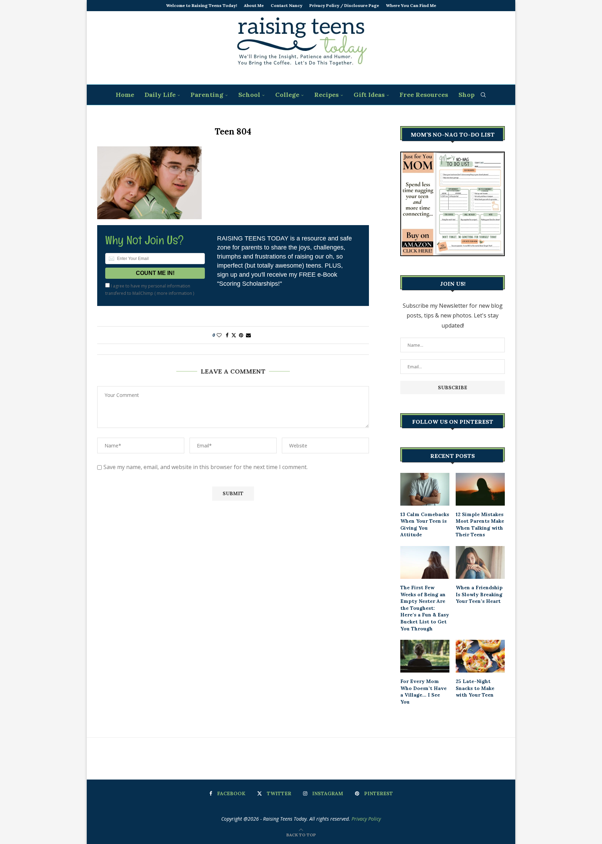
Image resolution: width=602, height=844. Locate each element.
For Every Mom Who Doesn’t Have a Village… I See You (423, 691)
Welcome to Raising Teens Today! (201, 5)
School (249, 95)
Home (125, 95)
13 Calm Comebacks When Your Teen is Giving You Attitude (424, 524)
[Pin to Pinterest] (241, 335)
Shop (466, 95)
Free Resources (424, 95)
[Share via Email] (248, 335)
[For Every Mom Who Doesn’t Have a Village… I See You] (424, 656)
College (287, 95)
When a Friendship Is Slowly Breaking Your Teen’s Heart (479, 594)
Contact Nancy (286, 5)
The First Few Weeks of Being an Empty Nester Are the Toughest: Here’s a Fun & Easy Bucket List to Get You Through (424, 608)
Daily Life (160, 95)
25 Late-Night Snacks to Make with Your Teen (475, 688)
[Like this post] (219, 335)
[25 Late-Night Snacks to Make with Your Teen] (480, 656)
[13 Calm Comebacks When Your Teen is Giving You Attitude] (424, 489)
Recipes (326, 95)
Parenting (207, 95)
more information (174, 293)
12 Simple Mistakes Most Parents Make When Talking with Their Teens (480, 524)
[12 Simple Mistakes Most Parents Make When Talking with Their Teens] (480, 489)
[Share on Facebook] (227, 335)
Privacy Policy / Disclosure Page (344, 5)
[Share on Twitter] (233, 335)
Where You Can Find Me (411, 5)
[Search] (483, 95)
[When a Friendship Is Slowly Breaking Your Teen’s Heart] (480, 562)
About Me (254, 5)
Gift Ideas (369, 95)
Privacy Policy (366, 818)
